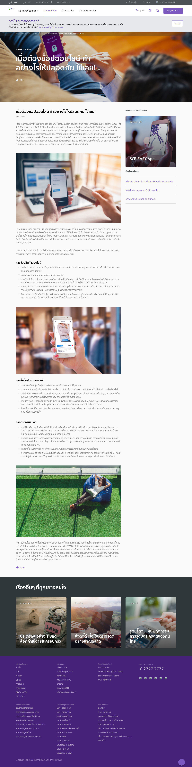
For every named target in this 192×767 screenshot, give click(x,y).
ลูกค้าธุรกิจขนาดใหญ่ (44, 2)
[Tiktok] (150, 677)
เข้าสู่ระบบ (171, 10)
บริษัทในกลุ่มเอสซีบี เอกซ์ (66, 692)
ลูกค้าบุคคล (13, 2)
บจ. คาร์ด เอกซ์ (63, 740)
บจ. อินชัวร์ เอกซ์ (63, 720)
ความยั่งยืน (61, 675)
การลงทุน (20, 683)
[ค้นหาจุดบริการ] (150, 11)
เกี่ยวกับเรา (147, 2)
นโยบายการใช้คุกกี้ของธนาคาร (51, 27)
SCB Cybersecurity (88, 11)
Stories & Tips (50, 11)
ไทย (137, 10)
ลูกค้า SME (27, 2)
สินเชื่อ (18, 667)
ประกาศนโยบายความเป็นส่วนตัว (110, 720)
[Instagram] (166, 677)
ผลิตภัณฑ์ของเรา (27, 11)
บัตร (17, 671)
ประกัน (18, 679)
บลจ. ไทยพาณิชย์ (64, 712)
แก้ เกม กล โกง (67, 11)
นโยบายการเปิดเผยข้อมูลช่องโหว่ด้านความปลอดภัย (114, 738)
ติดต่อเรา (101, 707)
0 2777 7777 (152, 668)
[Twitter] (161, 677)
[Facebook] (140, 677)
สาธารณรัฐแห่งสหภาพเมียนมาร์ (28, 736)
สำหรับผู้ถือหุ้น (131, 2)
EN (143, 10)
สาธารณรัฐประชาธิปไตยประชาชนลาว (30, 724)
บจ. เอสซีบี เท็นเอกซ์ (64, 732)
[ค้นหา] (157, 11)
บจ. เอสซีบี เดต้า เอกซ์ (65, 744)
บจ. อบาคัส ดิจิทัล (64, 724)
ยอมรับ (177, 23)
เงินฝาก (19, 675)
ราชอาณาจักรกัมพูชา (24, 707)
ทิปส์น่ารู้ (43, 34)
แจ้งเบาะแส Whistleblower (108, 732)
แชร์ (21, 80)
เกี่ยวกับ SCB (62, 667)
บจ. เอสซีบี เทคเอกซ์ (65, 753)
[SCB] (11, 9)
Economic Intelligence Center (110, 671)
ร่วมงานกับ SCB (63, 688)
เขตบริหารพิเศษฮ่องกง (25, 720)
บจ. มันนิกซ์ (61, 736)
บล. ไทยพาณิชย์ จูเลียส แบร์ (68, 728)
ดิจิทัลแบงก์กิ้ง (21, 692)
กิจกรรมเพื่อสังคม (64, 679)
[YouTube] (155, 677)
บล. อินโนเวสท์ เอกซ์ (64, 716)
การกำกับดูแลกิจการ (65, 671)
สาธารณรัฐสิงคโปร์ (23, 732)
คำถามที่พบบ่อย (104, 679)
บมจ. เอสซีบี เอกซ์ (64, 707)
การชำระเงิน (20, 688)
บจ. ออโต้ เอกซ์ (63, 748)
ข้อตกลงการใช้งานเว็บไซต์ (108, 716)
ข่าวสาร (60, 683)
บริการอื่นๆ (20, 696)
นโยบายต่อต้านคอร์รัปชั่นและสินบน (111, 728)
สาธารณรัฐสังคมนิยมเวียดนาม (28, 728)
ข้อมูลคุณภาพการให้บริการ (108, 675)
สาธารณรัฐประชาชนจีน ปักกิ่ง (27, 712)
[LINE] (145, 677)
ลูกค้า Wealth (62, 2)
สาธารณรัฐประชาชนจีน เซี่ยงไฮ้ (28, 716)
